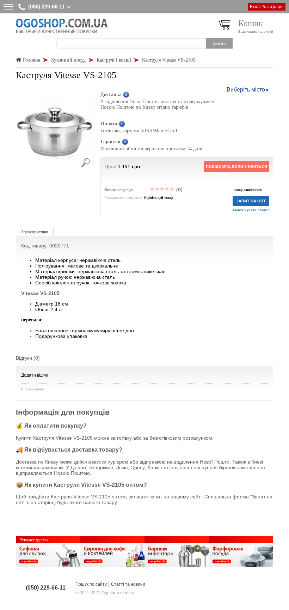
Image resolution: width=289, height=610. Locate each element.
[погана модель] (157, 189)
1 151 (124, 166)
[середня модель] (162, 189)
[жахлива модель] (152, 189)
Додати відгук (34, 375)
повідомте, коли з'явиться (236, 166)
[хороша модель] (167, 189)
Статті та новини (128, 584)
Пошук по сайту (91, 584)
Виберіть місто (246, 90)
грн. (137, 166)
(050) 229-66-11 (46, 7)
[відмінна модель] (172, 189)
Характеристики (34, 232)
